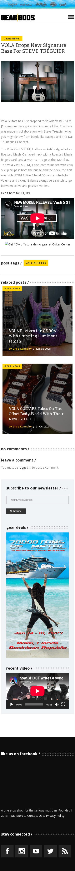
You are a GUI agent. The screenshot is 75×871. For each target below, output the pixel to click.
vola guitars (36, 263)
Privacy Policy (55, 816)
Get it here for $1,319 (15, 193)
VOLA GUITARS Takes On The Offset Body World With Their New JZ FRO (36, 413)
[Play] (12, 704)
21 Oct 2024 (43, 426)
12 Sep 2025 (43, 348)
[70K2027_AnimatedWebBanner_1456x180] (37, 8)
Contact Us (34, 816)
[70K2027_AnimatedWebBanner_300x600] (37, 657)
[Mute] (57, 704)
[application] (37, 691)
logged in (25, 467)
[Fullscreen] (63, 704)
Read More (16, 816)
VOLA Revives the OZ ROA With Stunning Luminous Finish (33, 336)
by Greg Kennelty (20, 348)
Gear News (12, 38)
